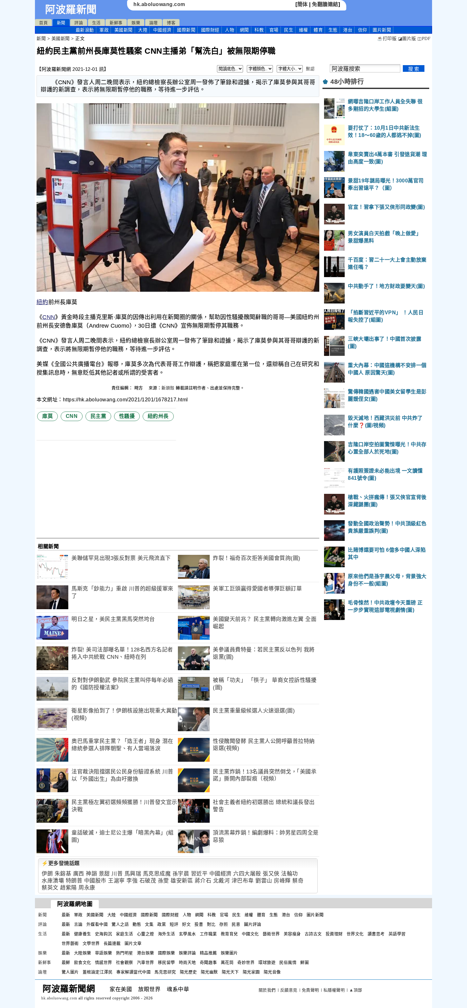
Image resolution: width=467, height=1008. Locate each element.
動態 (136, 924)
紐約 (42, 302)
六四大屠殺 (247, 874)
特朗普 (74, 881)
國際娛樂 (166, 952)
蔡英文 (50, 888)
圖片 (382, 29)
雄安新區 (182, 881)
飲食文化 (82, 962)
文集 (149, 924)
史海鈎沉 (103, 933)
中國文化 (250, 933)
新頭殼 (167, 387)
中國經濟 (162, 29)
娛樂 (136, 22)
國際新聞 (186, 29)
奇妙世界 (245, 962)
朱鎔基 (63, 874)
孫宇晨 (181, 874)
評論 (78, 22)
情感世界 (103, 962)
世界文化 (355, 933)
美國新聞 (123, 29)
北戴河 (221, 881)
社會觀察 (124, 962)
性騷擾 (127, 416)
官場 (274, 29)
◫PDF (423, 38)
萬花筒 (227, 962)
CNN (48, 317)
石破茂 (147, 881)
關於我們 (267, 990)
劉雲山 (263, 881)
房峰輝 (282, 881)
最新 (85, 29)
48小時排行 (347, 81)
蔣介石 (203, 881)
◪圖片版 (407, 38)
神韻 (91, 874)
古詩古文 (313, 933)
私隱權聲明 (334, 990)
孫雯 (163, 881)
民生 (288, 29)
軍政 (104, 29)
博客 (171, 22)
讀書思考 (376, 933)
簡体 (302, 4)
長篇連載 (112, 943)
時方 (139, 387)
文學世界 (91, 943)
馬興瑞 (133, 874)
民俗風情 (287, 962)
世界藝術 (70, 943)
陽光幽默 (209, 972)
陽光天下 (230, 972)
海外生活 (166, 933)
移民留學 (166, 962)
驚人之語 (120, 924)
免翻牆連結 (325, 4)
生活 (96, 22)
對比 (211, 924)
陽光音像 (272, 972)
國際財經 (210, 29)
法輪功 (289, 874)
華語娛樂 (103, 952)
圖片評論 (252, 924)
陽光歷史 (188, 972)
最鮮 (66, 962)
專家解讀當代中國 (133, 972)
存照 (223, 924)
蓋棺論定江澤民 (98, 972)
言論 (78, 924)
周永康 (86, 888)
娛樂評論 (187, 952)
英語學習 (397, 933)
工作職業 (208, 933)
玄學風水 (187, 933)
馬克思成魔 (157, 874)
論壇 (153, 22)
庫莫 (47, 416)
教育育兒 (229, 933)
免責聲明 (310, 990)
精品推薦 (208, 952)
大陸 (142, 29)
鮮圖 (304, 962)
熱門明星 (124, 952)
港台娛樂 (145, 952)
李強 (132, 881)
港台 (347, 29)
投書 (198, 924)
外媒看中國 (97, 924)
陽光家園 (251, 972)
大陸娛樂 (82, 952)
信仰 (362, 29)
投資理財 (334, 933)
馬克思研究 (165, 972)
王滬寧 (116, 881)
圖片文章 (133, 943)
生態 (333, 29)
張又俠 (271, 874)
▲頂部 (355, 990)
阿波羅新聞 (71, 9)
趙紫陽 (68, 888)
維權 (303, 29)
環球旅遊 (266, 962)
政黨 (161, 924)
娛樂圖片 (229, 952)
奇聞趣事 (208, 962)
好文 (186, 924)
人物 (229, 29)
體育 (318, 29)
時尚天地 (187, 962)
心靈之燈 (145, 933)
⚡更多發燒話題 (61, 863)
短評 (174, 924)
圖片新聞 (315, 914)
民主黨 (98, 416)
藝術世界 (271, 933)
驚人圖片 (70, 972)
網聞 (244, 29)
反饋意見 (288, 990)
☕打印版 (386, 38)
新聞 (61, 22)
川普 (117, 874)
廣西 (78, 874)
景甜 (104, 874)
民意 (236, 924)
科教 (259, 29)
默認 (310, 68)
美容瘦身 (292, 933)
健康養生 (82, 933)
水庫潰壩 (53, 881)
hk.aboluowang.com (159, 4)
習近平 (199, 874)
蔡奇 (297, 881)
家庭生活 (124, 933)
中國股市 (95, 881)
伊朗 (47, 874)
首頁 (43, 22)
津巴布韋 (243, 881)
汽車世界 (145, 962)
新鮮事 (116, 22)
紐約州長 (158, 416)
